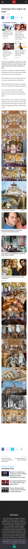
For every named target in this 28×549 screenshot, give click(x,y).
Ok (14, 546)
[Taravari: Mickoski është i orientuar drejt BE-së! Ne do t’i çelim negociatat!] (5, 489)
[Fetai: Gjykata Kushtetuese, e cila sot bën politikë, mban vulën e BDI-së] (5, 482)
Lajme (3, 475)
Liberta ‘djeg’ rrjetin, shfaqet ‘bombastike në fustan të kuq (7, 460)
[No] (26, 543)
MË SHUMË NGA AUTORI (7, 468)
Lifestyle (3, 5)
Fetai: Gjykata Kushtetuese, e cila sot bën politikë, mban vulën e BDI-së (18, 482)
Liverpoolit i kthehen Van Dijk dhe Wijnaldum (20, 459)
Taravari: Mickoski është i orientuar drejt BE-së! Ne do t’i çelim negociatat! (18, 489)
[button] (26, 2)
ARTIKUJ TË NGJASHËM (7, 466)
